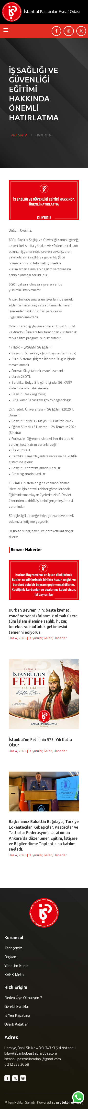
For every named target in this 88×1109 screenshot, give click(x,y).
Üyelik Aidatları (16, 1024)
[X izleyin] (15, 1078)
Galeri (48, 637)
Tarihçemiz (13, 948)
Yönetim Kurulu (16, 965)
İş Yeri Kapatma (17, 1015)
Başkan (10, 957)
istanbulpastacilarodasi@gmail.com (32, 1059)
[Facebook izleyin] (7, 1078)
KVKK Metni (14, 974)
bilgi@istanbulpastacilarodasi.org (30, 1053)
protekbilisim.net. (69, 1102)
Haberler (60, 637)
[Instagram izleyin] (23, 1078)
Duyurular (35, 637)
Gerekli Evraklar (16, 1006)
